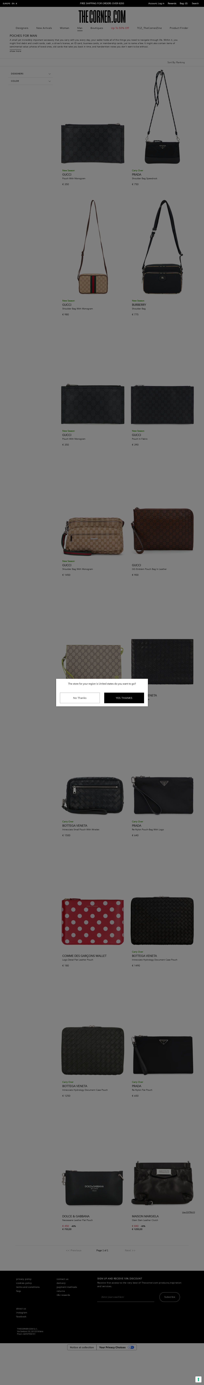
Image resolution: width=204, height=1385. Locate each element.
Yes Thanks (124, 698)
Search (195, 3)
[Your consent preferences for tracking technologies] (198, 1379)
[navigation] (10, 3)
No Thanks (80, 698)
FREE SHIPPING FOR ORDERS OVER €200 (102, 3)
